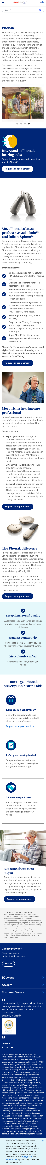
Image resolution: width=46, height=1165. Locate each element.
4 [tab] (28, 123)
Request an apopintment (17, 168)
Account (7, 985)
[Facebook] (2, 1047)
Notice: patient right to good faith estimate (22, 1003)
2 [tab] (21, 123)
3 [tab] (25, 123)
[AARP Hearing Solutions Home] (23, 2)
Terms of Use (11, 1159)
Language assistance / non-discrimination (21, 1006)
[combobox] (23, 10)
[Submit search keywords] (40, 10)
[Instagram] (7, 1047)
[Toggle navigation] (3, 3)
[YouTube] (12, 1047)
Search (8, 963)
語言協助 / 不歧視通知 (12, 1015)
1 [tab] (17, 123)
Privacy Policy (26, 1157)
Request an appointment (17, 363)
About (10, 977)
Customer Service (13, 992)
